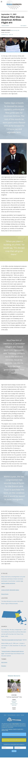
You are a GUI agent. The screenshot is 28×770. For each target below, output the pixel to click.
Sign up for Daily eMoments (14, 740)
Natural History (14, 703)
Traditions (14, 705)
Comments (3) (4, 34)
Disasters (3, 666)
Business (14, 702)
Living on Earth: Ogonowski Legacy (10, 590)
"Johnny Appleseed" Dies (14, 697)
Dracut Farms (4, 594)
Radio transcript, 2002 (15, 30)
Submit (14, 751)
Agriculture (4, 662)
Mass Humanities (16, 723)
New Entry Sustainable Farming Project (12, 640)
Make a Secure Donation (14, 734)
